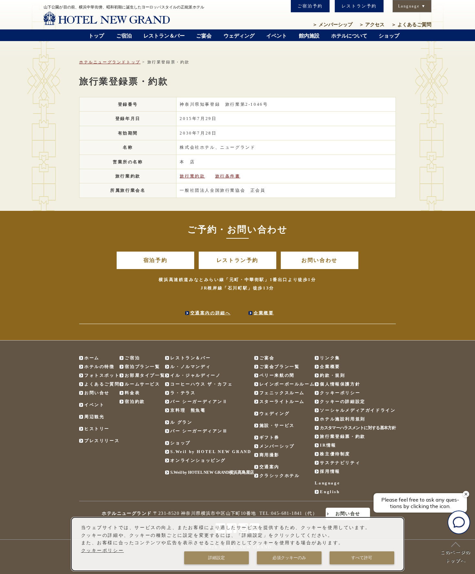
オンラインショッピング (198, 460)
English (330, 491)
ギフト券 (269, 437)
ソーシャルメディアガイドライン (358, 410)
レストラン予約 (359, 6)
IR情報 (328, 445)
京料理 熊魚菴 (188, 410)
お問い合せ (97, 392)
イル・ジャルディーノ (195, 375)
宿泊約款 (135, 401)
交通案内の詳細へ (210, 312)
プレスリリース (102, 440)
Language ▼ (412, 6)
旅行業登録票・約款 (342, 436)
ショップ (180, 442)
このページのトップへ (455, 556)
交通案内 (269, 466)
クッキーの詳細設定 (342, 401)
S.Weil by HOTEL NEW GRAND (210, 451)
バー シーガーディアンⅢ (198, 430)
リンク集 (330, 357)
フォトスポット (102, 375)
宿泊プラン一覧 (142, 366)
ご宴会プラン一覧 (279, 366)
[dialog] (237, 544)
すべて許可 (361, 557)
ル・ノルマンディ (190, 366)
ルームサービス (142, 384)
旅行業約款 (192, 176)
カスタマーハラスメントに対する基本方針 (358, 427)
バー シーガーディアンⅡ (198, 401)
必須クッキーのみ (289, 557)
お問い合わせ (319, 260)
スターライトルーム (282, 401)
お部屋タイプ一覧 (145, 375)
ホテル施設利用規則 (342, 419)
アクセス (372, 24)
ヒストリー (97, 428)
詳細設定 (216, 557)
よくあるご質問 (411, 24)
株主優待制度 (335, 453)
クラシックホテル (279, 475)
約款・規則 (332, 375)
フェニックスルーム (282, 392)
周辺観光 (94, 416)
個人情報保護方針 (340, 384)
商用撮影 (269, 454)
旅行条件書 (227, 176)
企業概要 (264, 312)
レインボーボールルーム (287, 384)
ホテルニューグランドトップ (110, 62)
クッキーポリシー (340, 392)
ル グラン (181, 422)
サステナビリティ (340, 462)
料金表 (132, 392)
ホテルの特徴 (99, 366)
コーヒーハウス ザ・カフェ (201, 384)
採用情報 (330, 471)
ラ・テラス (182, 392)
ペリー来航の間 (277, 375)
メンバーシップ (332, 24)
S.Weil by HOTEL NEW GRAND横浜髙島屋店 (212, 472)
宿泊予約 (155, 260)
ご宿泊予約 (310, 6)
